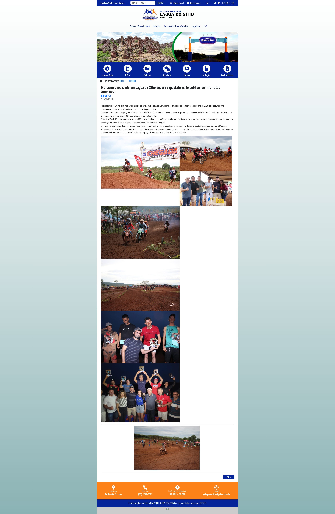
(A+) (223, 3)
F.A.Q (205, 26)
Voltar (229, 477)
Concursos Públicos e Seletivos (176, 26)
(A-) (227, 3)
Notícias (132, 80)
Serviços (156, 26)
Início (122, 80)
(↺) (232, 3)
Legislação (196, 26)
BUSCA (160, 3)
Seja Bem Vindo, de (112, 3)
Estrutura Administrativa (140, 26)
